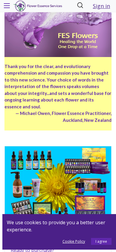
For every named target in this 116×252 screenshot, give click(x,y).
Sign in (101, 6)
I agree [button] (101, 241)
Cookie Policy (73, 241)
